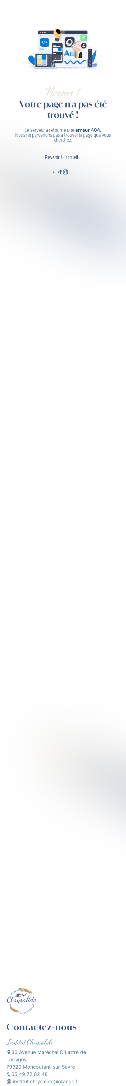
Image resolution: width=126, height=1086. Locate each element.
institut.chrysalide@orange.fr (45, 1081)
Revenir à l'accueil (61, 157)
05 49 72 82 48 (29, 1074)
